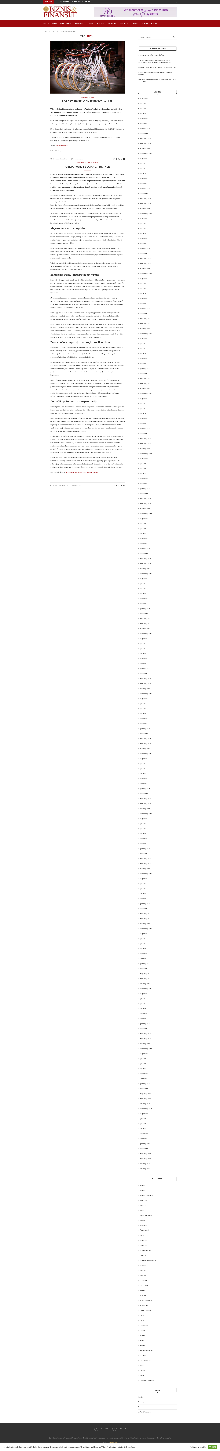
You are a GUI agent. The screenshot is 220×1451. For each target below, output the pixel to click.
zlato (142, 1375)
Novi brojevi (144, 1305)
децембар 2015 (145, 738)
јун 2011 (143, 1003)
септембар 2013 (146, 873)
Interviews (143, 1270)
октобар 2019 (145, 508)
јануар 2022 (144, 373)
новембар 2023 (145, 263)
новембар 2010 (145, 1039)
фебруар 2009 (145, 1144)
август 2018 (144, 578)
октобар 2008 (145, 1163)
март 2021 (143, 423)
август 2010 (144, 1054)
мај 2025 (143, 173)
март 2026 (143, 123)
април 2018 (144, 598)
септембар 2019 (146, 513)
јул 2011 (143, 999)
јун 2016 (143, 708)
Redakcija (100, 24)
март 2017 (143, 663)
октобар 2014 (145, 808)
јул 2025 (143, 163)
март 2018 (143, 603)
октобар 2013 (145, 868)
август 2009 (144, 1113)
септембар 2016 (146, 693)
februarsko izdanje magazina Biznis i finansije (82, 472)
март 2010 (143, 1079)
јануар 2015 (144, 793)
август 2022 (144, 338)
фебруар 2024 (145, 248)
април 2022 (144, 358)
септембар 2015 (146, 753)
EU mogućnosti (145, 1250)
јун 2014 (143, 828)
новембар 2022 (145, 323)
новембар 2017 (145, 623)
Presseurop (144, 1325)
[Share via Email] (124, 159)
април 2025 (144, 178)
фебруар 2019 (145, 548)
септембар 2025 (146, 153)
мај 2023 (143, 293)
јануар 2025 (144, 193)
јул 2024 (143, 223)
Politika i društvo (146, 1310)
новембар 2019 (145, 503)
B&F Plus (143, 1200)
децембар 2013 (145, 858)
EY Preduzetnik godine (61, 24)
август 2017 (144, 638)
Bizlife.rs (143, 1205)
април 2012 (144, 953)
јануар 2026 (144, 133)
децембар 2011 (145, 974)
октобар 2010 (145, 1043)
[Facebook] (173, 2)
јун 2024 (143, 228)
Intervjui (143, 1275)
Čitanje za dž (144, 1230)
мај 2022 (143, 353)
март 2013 (143, 898)
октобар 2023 (145, 268)
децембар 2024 (145, 198)
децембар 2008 (145, 1154)
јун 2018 (143, 588)
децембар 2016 (145, 678)
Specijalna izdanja (146, 1350)
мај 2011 (143, 1008)
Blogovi (90, 24)
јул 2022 (143, 343)
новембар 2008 (145, 1159)
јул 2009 (143, 1119)
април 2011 (144, 1014)
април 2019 (144, 538)
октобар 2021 (145, 388)
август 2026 (144, 98)
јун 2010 (143, 1064)
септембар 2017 (146, 633)
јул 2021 (143, 403)
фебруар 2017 (145, 668)
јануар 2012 (144, 968)
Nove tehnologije (146, 1300)
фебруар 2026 (145, 128)
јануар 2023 (144, 313)
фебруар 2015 (145, 788)
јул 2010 (143, 1058)
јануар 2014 (144, 854)
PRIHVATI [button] (212, 1447)
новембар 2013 (145, 863)
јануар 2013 (144, 908)
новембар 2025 (145, 143)
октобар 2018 (145, 568)
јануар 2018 (144, 613)
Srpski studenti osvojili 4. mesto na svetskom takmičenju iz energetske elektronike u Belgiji (154, 61)
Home (45, 31)
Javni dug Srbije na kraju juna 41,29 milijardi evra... (80, 2)
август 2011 (144, 993)
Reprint (142, 1335)
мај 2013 (143, 894)
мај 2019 (143, 533)
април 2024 (144, 238)
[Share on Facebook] (116, 159)
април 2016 (144, 718)
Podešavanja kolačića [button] (198, 1447)
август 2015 (144, 758)
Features (143, 1265)
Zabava (142, 1370)
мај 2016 (143, 713)
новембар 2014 (145, 803)
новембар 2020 (145, 443)
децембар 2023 (145, 258)
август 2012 (144, 934)
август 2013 (144, 879)
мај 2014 (143, 833)
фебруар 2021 (145, 428)
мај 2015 (143, 773)
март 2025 (143, 183)
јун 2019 (143, 528)
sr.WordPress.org (144, 1412)
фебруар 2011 (145, 1024)
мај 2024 (143, 233)
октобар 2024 (145, 208)
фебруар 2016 (145, 728)
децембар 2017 (145, 618)
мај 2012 (143, 948)
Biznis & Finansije (146, 1215)
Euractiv (143, 1255)
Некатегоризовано (147, 1380)
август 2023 (144, 278)
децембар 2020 (145, 438)
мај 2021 (143, 413)
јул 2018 (143, 583)
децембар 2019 (145, 498)
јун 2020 (143, 468)
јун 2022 (143, 348)
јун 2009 (143, 1123)
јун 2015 (143, 768)
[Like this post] (113, 159)
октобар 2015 (145, 748)
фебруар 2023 (145, 308)
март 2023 (143, 303)
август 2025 (144, 158)
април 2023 (144, 298)
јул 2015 (143, 763)
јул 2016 (143, 703)
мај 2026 (143, 113)
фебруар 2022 (145, 368)
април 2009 (144, 1134)
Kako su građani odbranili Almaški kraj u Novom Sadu (157, 67)
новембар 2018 (145, 563)
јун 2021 (143, 408)
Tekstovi (78, 24)
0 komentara (77, 159)
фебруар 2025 (145, 188)
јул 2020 (143, 463)
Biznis (142, 1210)
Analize (142, 1185)
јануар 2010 (144, 1089)
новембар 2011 (145, 978)
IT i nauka (143, 1280)
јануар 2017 (144, 673)
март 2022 (143, 363)
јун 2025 (143, 168)
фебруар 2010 (145, 1083)
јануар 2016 (144, 733)
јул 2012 (143, 938)
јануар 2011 (144, 1028)
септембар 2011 (146, 988)
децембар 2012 (145, 913)
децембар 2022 (145, 318)
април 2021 (144, 418)
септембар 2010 (146, 1048)
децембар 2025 (145, 138)
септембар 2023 (146, 273)
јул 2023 (143, 283)
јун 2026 (143, 108)
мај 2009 (143, 1129)
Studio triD (113, 1442)
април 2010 (144, 1073)
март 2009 (143, 1138)
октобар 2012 (145, 923)
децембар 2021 (145, 378)
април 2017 (144, 658)
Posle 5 (142, 1315)
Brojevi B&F (144, 1225)
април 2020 (144, 478)
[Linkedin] (176, 2)
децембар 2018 (145, 558)
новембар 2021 (145, 383)
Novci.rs (143, 1295)
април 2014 (144, 838)
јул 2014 (143, 823)
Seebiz (142, 1340)
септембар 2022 (146, 333)
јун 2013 (143, 888)
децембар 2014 (145, 798)
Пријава (141, 1397)
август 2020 (144, 458)
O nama (145, 24)
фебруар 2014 (145, 848)
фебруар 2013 (145, 903)
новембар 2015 (145, 743)
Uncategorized (145, 1360)
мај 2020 (143, 473)
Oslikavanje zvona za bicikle (87, 166)
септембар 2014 (146, 814)
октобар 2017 (145, 628)
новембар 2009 (145, 1098)
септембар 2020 (146, 453)
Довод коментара (145, 1407)
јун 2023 (143, 288)
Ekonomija (143, 1240)
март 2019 (143, 543)
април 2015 (144, 778)
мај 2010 (143, 1068)
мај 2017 (143, 653)
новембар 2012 (145, 919)
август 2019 (144, 518)
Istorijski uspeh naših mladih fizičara (151, 55)
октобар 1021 (145, 1169)
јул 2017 (143, 643)
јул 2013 (143, 883)
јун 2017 (143, 648)
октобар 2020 (145, 448)
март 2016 (143, 723)
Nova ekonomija (62, 146)
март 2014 (143, 843)
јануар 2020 (144, 493)
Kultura (142, 1290)
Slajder (142, 1345)
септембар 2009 (146, 1108)
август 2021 (144, 398)
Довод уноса (143, 1402)
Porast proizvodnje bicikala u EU (87, 101)
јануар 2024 (144, 253)
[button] (56, 2)
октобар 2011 (145, 984)
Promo (142, 1330)
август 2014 (144, 818)
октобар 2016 (145, 688)
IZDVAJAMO (144, 1285)
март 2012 (143, 959)
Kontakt (135, 24)
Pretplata (124, 24)
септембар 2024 (146, 213)
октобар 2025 (145, 148)
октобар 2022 (145, 328)
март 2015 (143, 783)
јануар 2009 (144, 1148)
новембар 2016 (145, 683)
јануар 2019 (144, 553)
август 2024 (144, 218)
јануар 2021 (144, 433)
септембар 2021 (146, 393)
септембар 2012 (146, 928)
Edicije (142, 1235)
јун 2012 (143, 943)
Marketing (112, 24)
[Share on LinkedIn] (121, 159)
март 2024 (143, 243)
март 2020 (143, 483)
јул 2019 (143, 523)
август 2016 (144, 698)
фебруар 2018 (145, 608)
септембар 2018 (146, 573)
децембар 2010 (145, 1033)
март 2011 (143, 1018)
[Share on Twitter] (119, 159)
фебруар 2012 (145, 963)
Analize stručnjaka (146, 1195)
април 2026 (144, 118)
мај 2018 (143, 593)
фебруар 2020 (145, 488)
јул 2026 (143, 103)
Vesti (45, 24)
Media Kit (155, 24)
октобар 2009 (145, 1104)
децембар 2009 (145, 1094)
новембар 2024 (145, 203)
